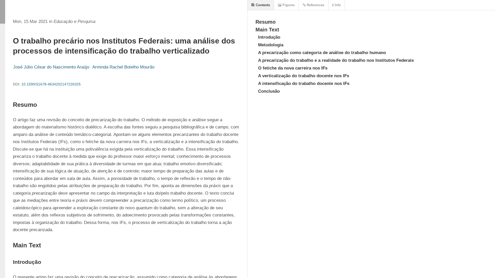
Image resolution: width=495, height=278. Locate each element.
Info (337, 5)
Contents (262, 5)
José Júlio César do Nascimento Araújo (51, 67)
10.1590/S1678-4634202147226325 (51, 84)
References (315, 5)
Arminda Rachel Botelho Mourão (123, 67)
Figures (288, 5)
